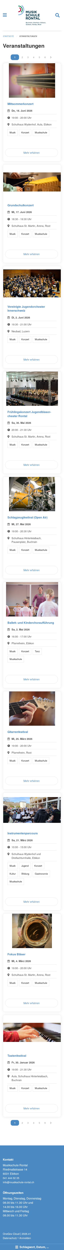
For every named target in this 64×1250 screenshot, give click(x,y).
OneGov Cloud (11, 1234)
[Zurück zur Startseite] (32, 15)
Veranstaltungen (28, 36)
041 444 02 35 (11, 1178)
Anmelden (25, 1238)
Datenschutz (10, 1238)
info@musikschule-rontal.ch (18, 1182)
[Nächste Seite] (50, 57)
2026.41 (26, 1234)
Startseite (8, 36)
